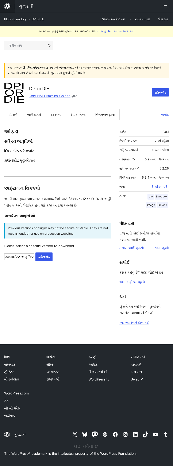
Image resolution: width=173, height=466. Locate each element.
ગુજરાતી (20, 435)
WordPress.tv (99, 379)
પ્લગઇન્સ (53, 372)
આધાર (93, 364)
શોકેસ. (51, 357)
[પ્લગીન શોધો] (49, 45)
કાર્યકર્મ (136, 364)
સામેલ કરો (138, 357)
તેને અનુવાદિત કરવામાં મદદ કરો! (115, 31)
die (151, 196)
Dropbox (161, 196)
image (151, 205)
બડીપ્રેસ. (10, 416)
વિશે (7, 357)
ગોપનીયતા (11, 379)
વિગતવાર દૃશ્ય (105, 114)
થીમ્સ (50, 364)
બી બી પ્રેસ (12, 408)
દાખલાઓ (52, 379)
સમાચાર (9, 364)
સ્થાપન (56, 114)
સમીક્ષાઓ (34, 114)
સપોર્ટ (165, 114)
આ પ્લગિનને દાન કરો (134, 322)
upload (162, 205)
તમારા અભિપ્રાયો (131, 248)
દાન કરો (136, 372)
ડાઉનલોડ (160, 92)
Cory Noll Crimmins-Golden (49, 96)
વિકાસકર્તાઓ (98, 372)
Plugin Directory (15, 19)
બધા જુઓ (162, 248)
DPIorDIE (39, 88)
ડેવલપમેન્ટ (78, 114)
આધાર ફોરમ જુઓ (132, 282)
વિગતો (13, 114)
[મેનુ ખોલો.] (166, 6)
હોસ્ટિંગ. (9, 372)
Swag (137, 379)
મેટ (6, 400)
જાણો (93, 357)
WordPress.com (16, 393)
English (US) (160, 186)
